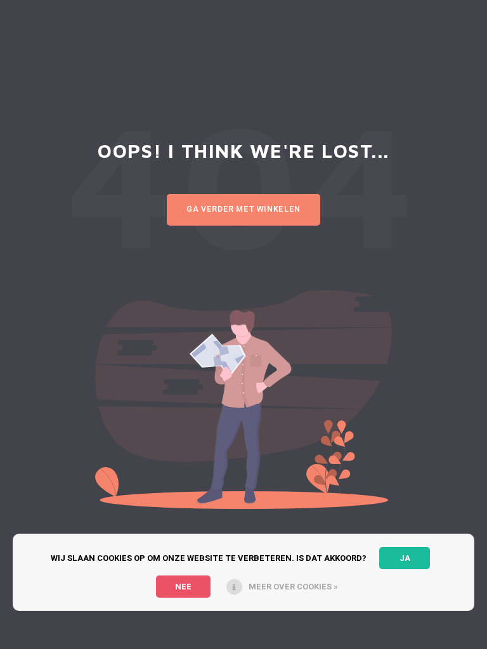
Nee (183, 587)
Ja (404, 558)
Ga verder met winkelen (243, 209)
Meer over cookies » (293, 587)
